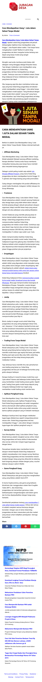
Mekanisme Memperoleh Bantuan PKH (18, 629)
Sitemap (10, 677)
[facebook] (14, 14)
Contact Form (19, 677)
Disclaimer (33, 674)
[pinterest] (25, 526)
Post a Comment (14, 35)
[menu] (3, 19)
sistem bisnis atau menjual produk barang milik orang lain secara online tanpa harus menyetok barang (20, 270)
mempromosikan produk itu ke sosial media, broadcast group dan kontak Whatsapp (20, 280)
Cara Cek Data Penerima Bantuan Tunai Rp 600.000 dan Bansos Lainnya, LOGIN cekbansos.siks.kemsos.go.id (20, 640)
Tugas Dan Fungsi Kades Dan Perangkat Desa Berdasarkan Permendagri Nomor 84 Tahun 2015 (21, 655)
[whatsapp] (35, 526)
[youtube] (23, 14)
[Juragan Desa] (21, 6)
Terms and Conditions (10, 674)
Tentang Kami (29, 677)
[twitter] (19, 14)
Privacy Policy (23, 674)
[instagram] (28, 14)
